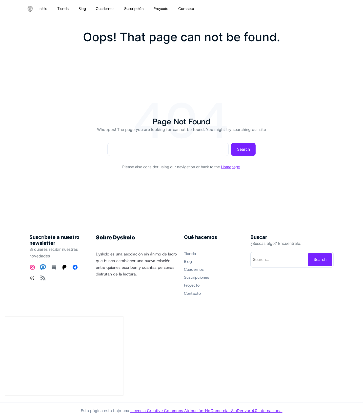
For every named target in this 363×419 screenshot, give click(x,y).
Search (243, 149)
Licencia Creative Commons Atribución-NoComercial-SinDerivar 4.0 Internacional (206, 410)
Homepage (230, 167)
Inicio (43, 8)
